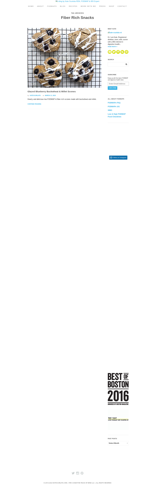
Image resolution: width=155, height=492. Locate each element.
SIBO (110, 110)
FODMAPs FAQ (114, 103)
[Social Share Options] (110, 194)
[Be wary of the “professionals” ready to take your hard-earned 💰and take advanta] (125, 178)
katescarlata (35, 95)
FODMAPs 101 (114, 107)
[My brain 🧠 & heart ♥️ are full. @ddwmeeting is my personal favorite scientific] (125, 282)
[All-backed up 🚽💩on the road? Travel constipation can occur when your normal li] (125, 213)
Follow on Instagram (119, 157)
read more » (112, 46)
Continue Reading (34, 104)
